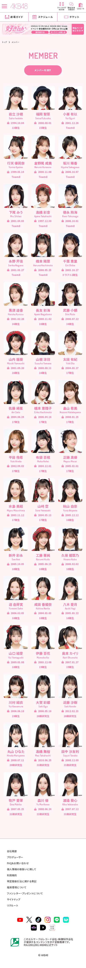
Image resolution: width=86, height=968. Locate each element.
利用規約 (12, 875)
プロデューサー (15, 857)
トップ (4, 42)
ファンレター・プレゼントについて (25, 893)
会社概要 (12, 851)
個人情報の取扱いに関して (21, 869)
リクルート (12, 905)
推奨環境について (17, 887)
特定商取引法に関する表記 (22, 881)
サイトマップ (13, 899)
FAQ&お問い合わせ (18, 863)
